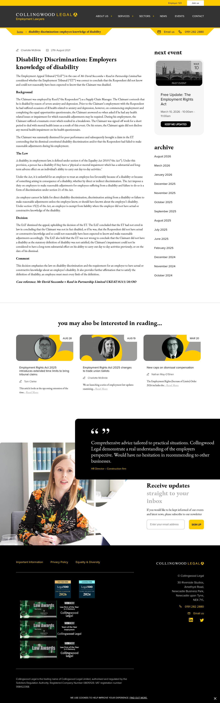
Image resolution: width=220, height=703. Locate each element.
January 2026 (163, 175)
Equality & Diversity (88, 562)
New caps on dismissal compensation (170, 367)
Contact (198, 16)
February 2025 (163, 248)
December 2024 (164, 257)
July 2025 (160, 230)
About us (102, 16)
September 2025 (165, 211)
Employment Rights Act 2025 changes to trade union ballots (107, 369)
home (20, 32)
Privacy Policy (59, 562)
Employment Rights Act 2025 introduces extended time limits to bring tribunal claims (44, 370)
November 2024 (164, 266)
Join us (195, 3)
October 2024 (163, 275)
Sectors (144, 16)
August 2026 (162, 156)
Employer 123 (175, 3)
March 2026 (162, 165)
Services (123, 16)
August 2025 (162, 220)
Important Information (29, 562)
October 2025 (163, 202)
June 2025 (161, 239)
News (163, 16)
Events (179, 16)
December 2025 (165, 184)
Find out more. (138, 697)
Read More (32, 392)
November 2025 (165, 193)
